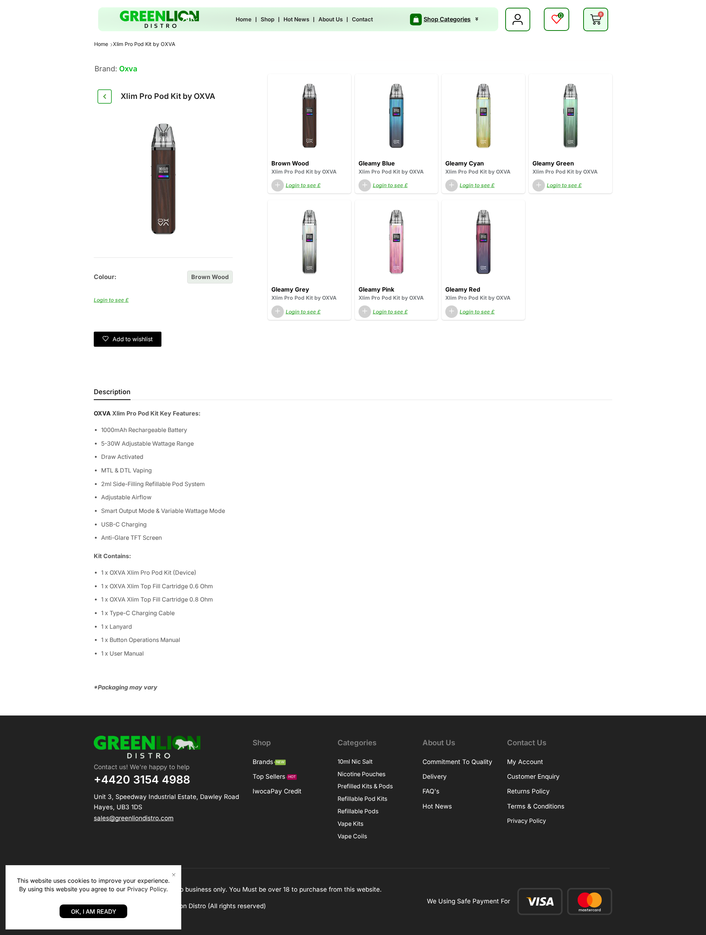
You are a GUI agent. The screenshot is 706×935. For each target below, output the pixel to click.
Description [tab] (112, 392)
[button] (556, 19)
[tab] (112, 393)
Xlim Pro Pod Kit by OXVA (303, 171)
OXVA (102, 413)
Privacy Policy (146, 889)
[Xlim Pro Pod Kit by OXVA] (309, 115)
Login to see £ (111, 300)
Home (101, 44)
